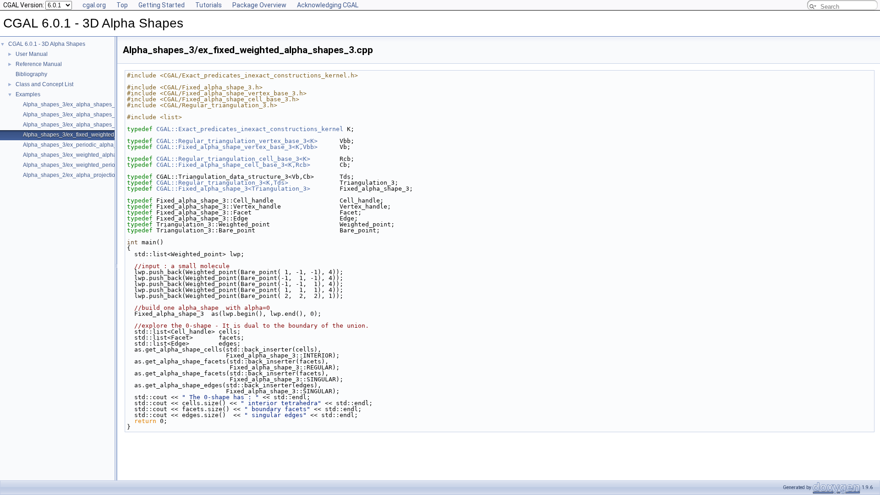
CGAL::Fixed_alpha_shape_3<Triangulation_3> (233, 188)
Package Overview (259, 5)
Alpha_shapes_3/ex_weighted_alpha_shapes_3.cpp (89, 155)
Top (122, 5)
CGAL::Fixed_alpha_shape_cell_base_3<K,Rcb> (233, 164)
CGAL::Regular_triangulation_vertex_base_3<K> (237, 141)
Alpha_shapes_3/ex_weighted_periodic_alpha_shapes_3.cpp (100, 165)
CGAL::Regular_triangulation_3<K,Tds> (222, 182)
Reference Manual (39, 64)
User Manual (32, 54)
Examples (28, 94)
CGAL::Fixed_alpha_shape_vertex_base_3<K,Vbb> (237, 146)
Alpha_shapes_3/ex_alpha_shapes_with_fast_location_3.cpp (100, 124)
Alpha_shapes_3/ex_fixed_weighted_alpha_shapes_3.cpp (96, 135)
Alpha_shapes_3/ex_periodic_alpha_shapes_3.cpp (87, 145)
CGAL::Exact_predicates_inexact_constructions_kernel (249, 129)
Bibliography (31, 74)
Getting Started (161, 5)
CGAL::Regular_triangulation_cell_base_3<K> (233, 158)
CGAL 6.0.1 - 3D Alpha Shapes (46, 44)
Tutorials (208, 5)
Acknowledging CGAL (327, 5)
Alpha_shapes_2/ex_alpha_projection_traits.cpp (83, 175)
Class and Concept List (44, 84)
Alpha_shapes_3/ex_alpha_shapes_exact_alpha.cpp (89, 114)
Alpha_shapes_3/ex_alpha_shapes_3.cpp (76, 104)
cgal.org (94, 5)
